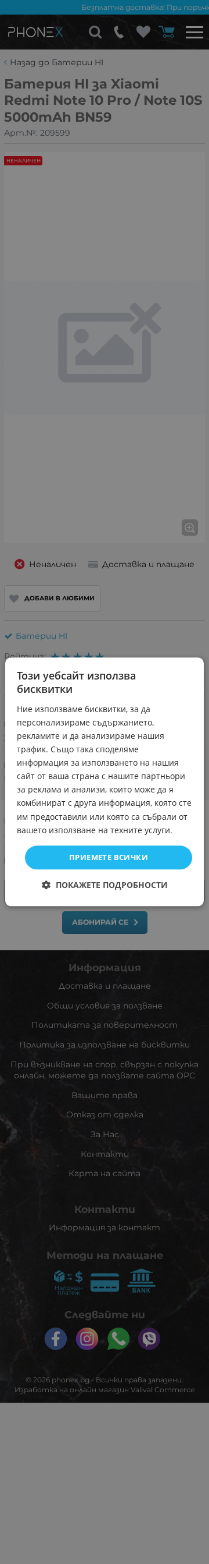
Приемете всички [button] (108, 857)
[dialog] (104, 781)
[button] (105, 885)
